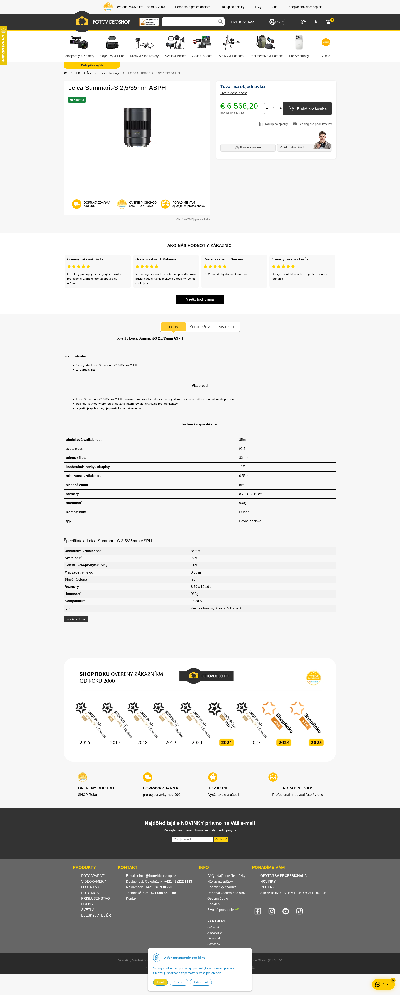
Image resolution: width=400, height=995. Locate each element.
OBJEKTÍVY (83, 73)
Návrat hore (77, 619)
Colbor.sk (213, 927)
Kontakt (131, 898)
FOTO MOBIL (91, 893)
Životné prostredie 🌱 (223, 910)
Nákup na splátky (220, 881)
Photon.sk (213, 938)
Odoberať (221, 839)
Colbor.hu (213, 944)
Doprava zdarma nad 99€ (226, 893)
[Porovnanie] (303, 21)
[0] (328, 22)
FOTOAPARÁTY (93, 876)
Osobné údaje (217, 898)
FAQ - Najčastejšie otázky (226, 876)
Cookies (213, 904)
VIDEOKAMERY (93, 881)
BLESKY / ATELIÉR (96, 915)
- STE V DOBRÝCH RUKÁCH (293, 893)
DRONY (87, 904)
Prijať (160, 982)
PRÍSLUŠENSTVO (95, 898)
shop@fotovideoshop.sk (156, 876)
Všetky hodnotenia (200, 299)
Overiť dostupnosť (233, 93)
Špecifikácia (200, 327)
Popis (173, 327)
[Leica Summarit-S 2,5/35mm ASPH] (137, 145)
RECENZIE (269, 887)
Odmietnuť (201, 982)
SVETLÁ (88, 910)
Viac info (226, 327)
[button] (393, 980)
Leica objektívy (110, 73)
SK (278, 21)
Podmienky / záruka (221, 887)
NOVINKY (268, 881)
